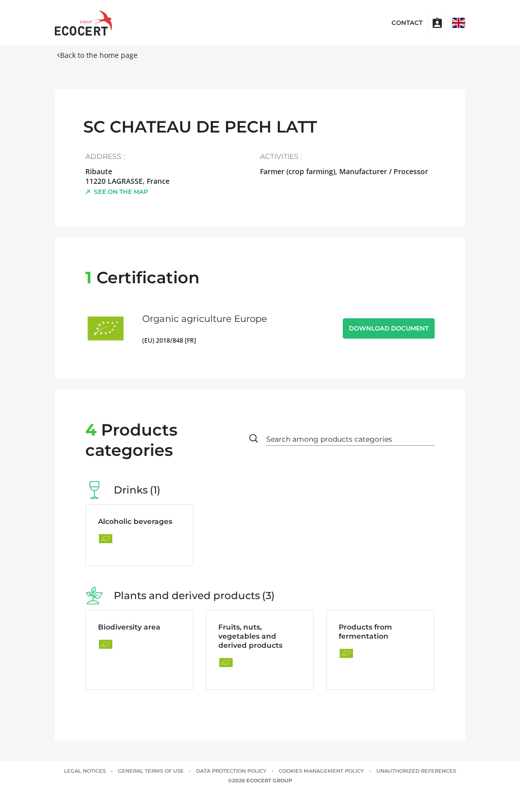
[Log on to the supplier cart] (437, 23)
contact (407, 23)
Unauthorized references (416, 771)
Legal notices (85, 771)
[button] (458, 23)
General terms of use (151, 771)
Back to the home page (99, 55)
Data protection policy (231, 771)
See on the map (121, 191)
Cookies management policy (321, 771)
